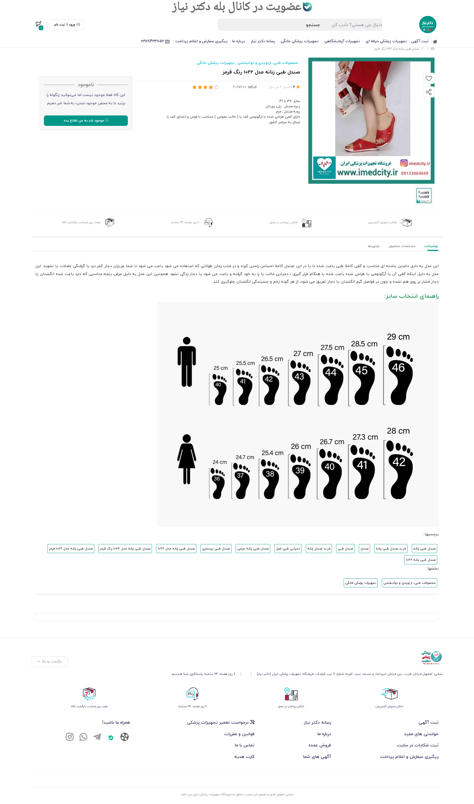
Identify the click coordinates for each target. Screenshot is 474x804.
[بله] (110, 738)
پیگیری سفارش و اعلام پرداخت (201, 41)
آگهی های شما (317, 756)
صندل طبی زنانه (424, 548)
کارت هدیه (244, 756)
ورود (72, 24)
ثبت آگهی (419, 41)
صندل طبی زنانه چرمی (253, 548)
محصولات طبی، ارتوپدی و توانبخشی (267, 62)
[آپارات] (124, 738)
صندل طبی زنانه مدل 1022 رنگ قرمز (125, 548)
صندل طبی (345, 548)
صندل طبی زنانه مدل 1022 (176, 548)
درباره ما (238, 41)
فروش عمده (320, 745)
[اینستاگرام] (69, 738)
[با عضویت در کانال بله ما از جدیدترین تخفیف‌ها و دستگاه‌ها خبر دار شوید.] (237, 7)
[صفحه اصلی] (432, 48)
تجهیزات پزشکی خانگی (299, 41)
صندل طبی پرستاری (216, 548)
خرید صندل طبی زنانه (391, 548)
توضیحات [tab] (431, 246)
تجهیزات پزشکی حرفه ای (386, 41)
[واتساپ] (83, 738)
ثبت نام (59, 24)
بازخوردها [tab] (374, 246)
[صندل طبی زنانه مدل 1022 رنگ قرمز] (307, 658)
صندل (364, 548)
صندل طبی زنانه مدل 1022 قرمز (71, 548)
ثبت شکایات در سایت (418, 745)
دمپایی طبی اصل (288, 548)
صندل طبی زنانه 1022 (421, 560)
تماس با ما (245, 745)
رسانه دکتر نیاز (263, 41)
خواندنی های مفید (421, 734)
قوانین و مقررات (239, 734)
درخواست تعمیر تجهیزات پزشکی (218, 722)
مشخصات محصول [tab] (402, 246)
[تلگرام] (97, 738)
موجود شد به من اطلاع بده (84, 120)
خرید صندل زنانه (318, 548)
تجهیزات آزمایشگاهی (342, 41)
